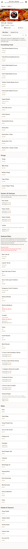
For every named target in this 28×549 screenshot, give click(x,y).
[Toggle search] (26, 35)
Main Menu (5, 32)
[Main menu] (2, 2)
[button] (14, 50)
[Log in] (26, 2)
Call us (21, 27)
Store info (8, 27)
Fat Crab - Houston (14, 1)
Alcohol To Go (14, 32)
